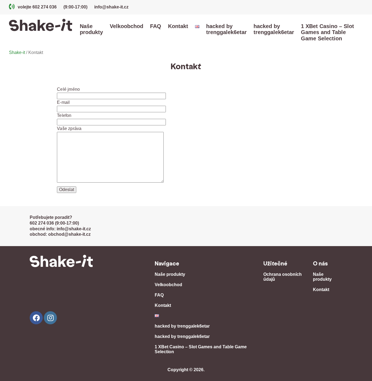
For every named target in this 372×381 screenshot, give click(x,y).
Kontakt (178, 26)
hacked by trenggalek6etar (226, 29)
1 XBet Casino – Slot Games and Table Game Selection (327, 32)
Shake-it (17, 52)
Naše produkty (91, 29)
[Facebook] (36, 317)
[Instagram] (50, 317)
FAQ (155, 26)
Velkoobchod (126, 26)
